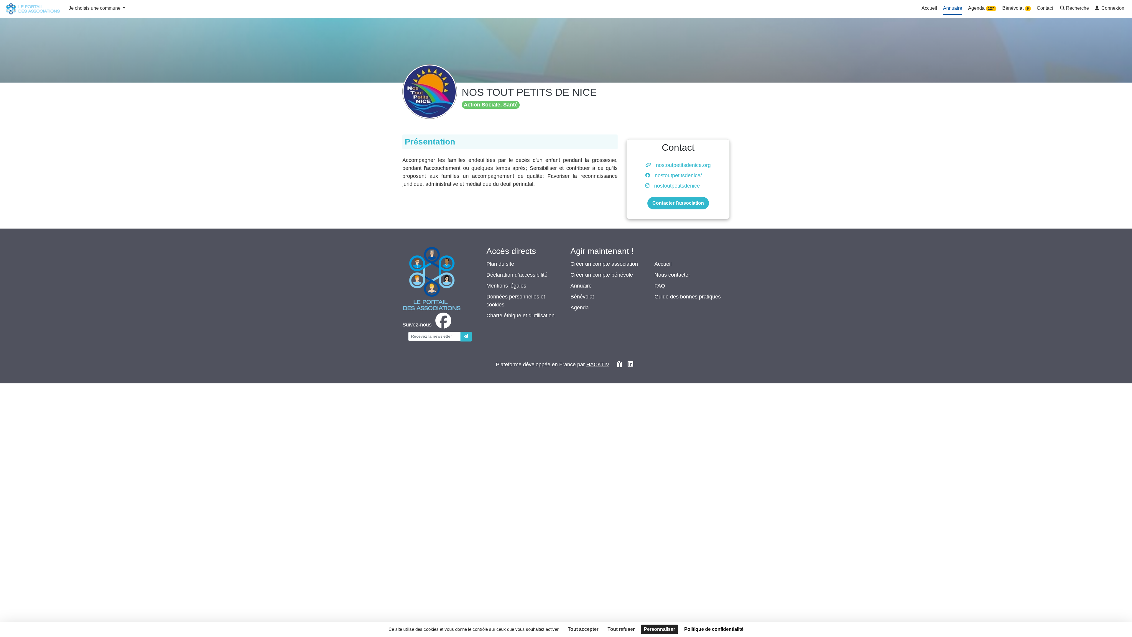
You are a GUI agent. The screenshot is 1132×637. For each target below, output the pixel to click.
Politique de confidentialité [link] (713, 629)
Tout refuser (621, 629)
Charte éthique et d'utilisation (520, 315)
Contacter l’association (678, 203)
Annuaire (581, 286)
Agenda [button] (981, 8)
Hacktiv (597, 364)
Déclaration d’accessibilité (516, 275)
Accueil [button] (929, 8)
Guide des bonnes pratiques (687, 297)
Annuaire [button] (952, 8)
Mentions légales (506, 286)
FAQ (659, 286)
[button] (1074, 8)
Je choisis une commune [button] (95, 8)
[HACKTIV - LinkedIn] (630, 365)
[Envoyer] (466, 337)
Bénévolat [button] (1015, 8)
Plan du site (500, 264)
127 (991, 8)
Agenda (579, 308)
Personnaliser (659, 629)
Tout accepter (583, 629)
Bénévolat (582, 297)
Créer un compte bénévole (601, 275)
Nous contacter (672, 275)
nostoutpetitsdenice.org (683, 165)
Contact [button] (1045, 8)
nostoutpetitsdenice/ (678, 175)
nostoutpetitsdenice (677, 186)
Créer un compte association (604, 264)
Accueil (663, 264)
